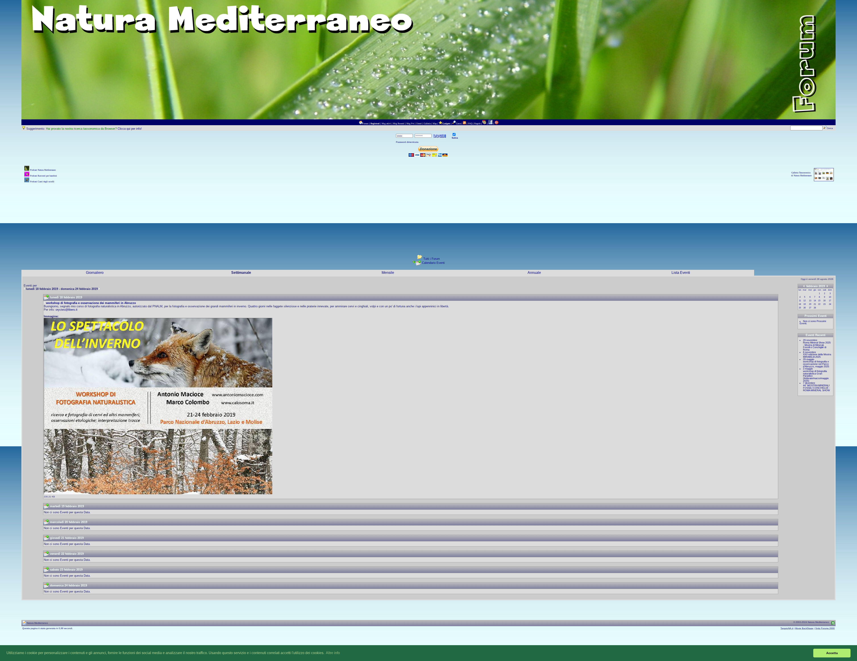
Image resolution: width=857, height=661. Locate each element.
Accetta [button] (832, 653)
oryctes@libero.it (66, 309)
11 (800, 300)
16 (824, 300)
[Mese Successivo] (827, 286)
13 (810, 300)
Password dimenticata (407, 142)
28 (815, 308)
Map (435, 123)
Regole (477, 123)
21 (815, 304)
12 (804, 300)
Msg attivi (386, 123)
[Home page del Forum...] (360, 123)
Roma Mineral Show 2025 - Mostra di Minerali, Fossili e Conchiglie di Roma (817, 346)
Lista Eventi (681, 272)
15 (819, 300)
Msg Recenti (398, 123)
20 (810, 304)
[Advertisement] (428, 215)
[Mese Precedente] (804, 286)
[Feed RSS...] (464, 123)
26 (804, 308)
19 (804, 304)
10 (830, 297)
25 (800, 308)
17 (830, 300)
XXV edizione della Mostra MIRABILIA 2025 (817, 355)
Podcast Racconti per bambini (43, 176)
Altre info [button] (333, 653)
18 (800, 304)
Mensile (388, 272)
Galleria (427, 123)
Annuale (534, 272)
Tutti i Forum (431, 258)
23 (824, 304)
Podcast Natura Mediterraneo (43, 170)
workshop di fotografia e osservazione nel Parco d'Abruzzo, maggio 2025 (816, 364)
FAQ (470, 123)
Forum (365, 123)
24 (830, 304)
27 (810, 308)
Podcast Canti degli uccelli (42, 181)
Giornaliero (95, 272)
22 (819, 304)
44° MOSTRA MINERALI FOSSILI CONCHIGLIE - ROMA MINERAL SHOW (816, 387)
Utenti (419, 123)
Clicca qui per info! (130, 128)
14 (815, 300)
